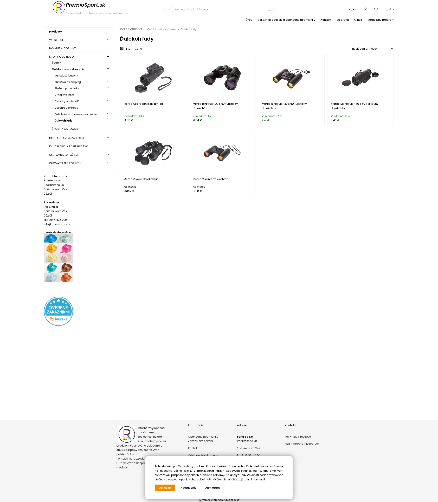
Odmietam (212, 488)
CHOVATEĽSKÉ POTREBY (65, 163)
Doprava (343, 20)
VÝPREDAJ (56, 40)
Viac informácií (255, 479)
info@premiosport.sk (305, 444)
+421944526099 (300, 437)
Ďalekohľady (64, 121)
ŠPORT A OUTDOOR (62, 57)
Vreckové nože (65, 95)
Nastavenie (188, 488)
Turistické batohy (66, 76)
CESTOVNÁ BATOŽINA (63, 155)
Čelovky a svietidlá (67, 101)
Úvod (249, 20)
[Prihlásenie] (366, 9)
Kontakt (326, 20)
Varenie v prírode (66, 108)
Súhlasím (165, 488)
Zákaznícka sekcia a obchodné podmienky (286, 20)
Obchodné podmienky (203, 437)
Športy (56, 63)
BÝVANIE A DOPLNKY (62, 48)
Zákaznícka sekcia (200, 441)
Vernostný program (380, 20)
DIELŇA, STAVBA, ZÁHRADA (66, 138)
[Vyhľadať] (168, 9)
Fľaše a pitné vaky (67, 88)
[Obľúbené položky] (376, 9)
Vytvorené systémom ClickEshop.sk (219, 500)
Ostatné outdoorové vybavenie (76, 114)
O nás (358, 20)
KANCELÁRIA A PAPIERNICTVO (68, 146)
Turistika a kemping (68, 82)
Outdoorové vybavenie (68, 69)
